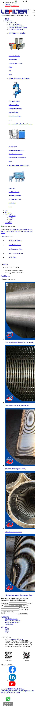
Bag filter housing (13, 112)
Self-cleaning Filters (7, 692)
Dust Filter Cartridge (14, 192)
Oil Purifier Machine (14, 56)
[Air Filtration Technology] (17, 184)
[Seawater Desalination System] (17, 143)
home (12, 229)
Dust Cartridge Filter (7, 691)
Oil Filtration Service (15, 24)
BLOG (11, 217)
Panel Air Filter (18, 691)
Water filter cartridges (15, 116)
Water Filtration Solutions (16, 26)
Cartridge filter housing (15, 108)
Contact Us (4, 264)
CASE (11, 219)
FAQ (10, 221)
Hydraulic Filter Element (15, 63)
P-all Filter (20, 689)
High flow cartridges (14, 101)
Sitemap (7, 4)
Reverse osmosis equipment (16, 150)
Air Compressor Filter (15, 199)
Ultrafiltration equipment (15, 154)
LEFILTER (12, 188)
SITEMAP (16, 692)
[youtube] (12, 686)
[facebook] (12, 672)
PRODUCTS (5, 617)
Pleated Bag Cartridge (15, 195)
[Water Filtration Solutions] (17, 97)
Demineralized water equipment (17, 157)
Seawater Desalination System (18, 27)
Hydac (10, 67)
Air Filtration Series (15, 245)
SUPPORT (12, 216)
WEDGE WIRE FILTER (15, 231)
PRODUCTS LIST (7, 236)
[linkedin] (12, 680)
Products (18, 229)
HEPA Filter (12, 203)
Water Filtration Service (16, 253)
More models (9, 624)
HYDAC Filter (12, 689)
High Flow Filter (29, 691)
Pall (10, 70)
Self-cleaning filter (14, 105)
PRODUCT (12, 22)
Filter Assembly (13, 59)
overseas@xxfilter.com (12, 6)
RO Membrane (13, 146)
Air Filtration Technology (16, 29)
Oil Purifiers (12, 257)
